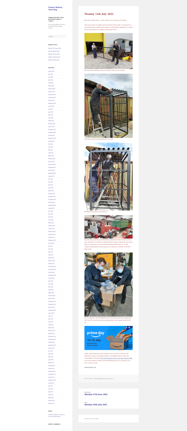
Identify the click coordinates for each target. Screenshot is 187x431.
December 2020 (52, 266)
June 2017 (50, 389)
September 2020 (52, 275)
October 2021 (51, 237)
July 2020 (50, 281)
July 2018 (50, 351)
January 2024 (51, 161)
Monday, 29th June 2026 (54, 54)
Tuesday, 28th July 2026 (53, 51)
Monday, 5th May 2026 (53, 60)
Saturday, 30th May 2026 (54, 57)
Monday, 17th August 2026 (54, 48)
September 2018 (52, 345)
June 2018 (50, 354)
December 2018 (52, 336)
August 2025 (51, 106)
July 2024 (50, 144)
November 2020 (52, 269)
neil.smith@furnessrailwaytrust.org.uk (104, 378)
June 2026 (50, 77)
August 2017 (51, 383)
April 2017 (50, 394)
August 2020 (51, 278)
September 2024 (52, 138)
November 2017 (52, 374)
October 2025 (51, 100)
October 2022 (51, 202)
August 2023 (51, 176)
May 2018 (50, 356)
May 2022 (50, 217)
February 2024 (51, 158)
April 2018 (50, 359)
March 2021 (51, 257)
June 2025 (50, 112)
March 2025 (51, 120)
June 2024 (50, 147)
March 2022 (51, 222)
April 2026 (50, 83)
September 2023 (52, 173)
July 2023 (50, 179)
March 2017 (51, 397)
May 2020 (50, 287)
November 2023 (52, 167)
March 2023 (51, 190)
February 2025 (51, 123)
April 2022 (50, 220)
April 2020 (50, 289)
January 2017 (51, 403)
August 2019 (51, 313)
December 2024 (52, 129)
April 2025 (50, 118)
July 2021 (50, 246)
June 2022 (50, 214)
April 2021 (50, 254)
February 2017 (51, 400)
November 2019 (52, 304)
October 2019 (51, 307)
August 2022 (51, 208)
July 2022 (50, 211)
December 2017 (52, 371)
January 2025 (51, 126)
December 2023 (52, 164)
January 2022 (51, 228)
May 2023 (50, 185)
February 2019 (51, 330)
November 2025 (52, 97)
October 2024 (51, 135)
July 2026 (50, 74)
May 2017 (50, 391)
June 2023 (50, 182)
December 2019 (52, 301)
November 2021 (52, 234)
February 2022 (51, 225)
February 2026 (51, 88)
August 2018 (51, 348)
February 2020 (51, 295)
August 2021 (51, 243)
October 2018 (51, 342)
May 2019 (50, 322)
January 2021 (51, 263)
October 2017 (51, 377)
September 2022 (52, 205)
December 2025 (52, 94)
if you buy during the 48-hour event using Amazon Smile (116, 358)
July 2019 (50, 316)
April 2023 (50, 187)
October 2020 (51, 272)
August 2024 (51, 141)
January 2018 (51, 368)
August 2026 (51, 71)
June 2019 (50, 319)
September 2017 (52, 380)
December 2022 (52, 196)
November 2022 (52, 199)
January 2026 (51, 91)
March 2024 (51, 155)
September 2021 (52, 240)
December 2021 (52, 231)
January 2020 (51, 298)
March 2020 (51, 292)
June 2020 (50, 284)
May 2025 (50, 115)
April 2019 (50, 324)
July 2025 (50, 109)
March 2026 (51, 85)
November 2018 (52, 339)
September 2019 (52, 310)
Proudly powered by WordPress (91, 418)
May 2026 (50, 80)
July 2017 (50, 386)
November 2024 (52, 132)
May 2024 (50, 150)
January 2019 (51, 333)
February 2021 (51, 260)
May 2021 (50, 252)
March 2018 (51, 362)
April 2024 (50, 153)
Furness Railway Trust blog (55, 8)
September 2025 (52, 103)
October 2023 (51, 170)
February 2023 (51, 193)
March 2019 (51, 327)
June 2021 (50, 249)
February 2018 (51, 365)
